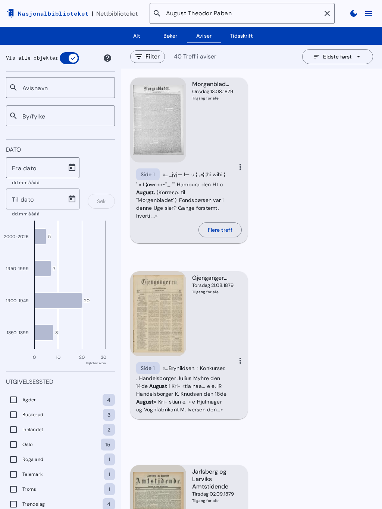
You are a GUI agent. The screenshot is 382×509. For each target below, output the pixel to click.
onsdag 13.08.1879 (211, 91)
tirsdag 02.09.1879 (211, 494)
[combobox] (65, 87)
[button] (327, 13)
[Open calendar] (72, 167)
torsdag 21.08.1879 (211, 285)
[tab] (137, 36)
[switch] (69, 58)
